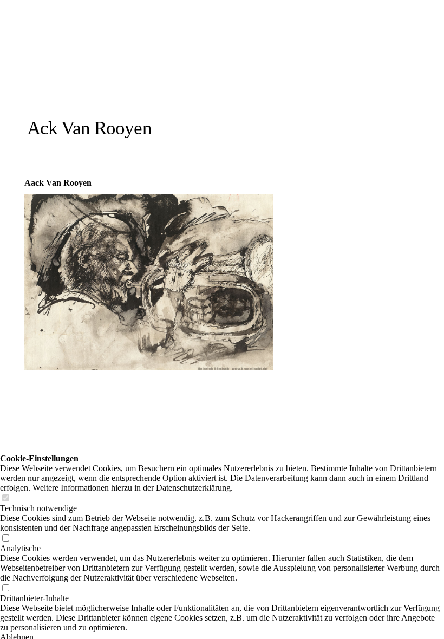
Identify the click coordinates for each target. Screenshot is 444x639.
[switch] (5, 498)
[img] (126, 77)
